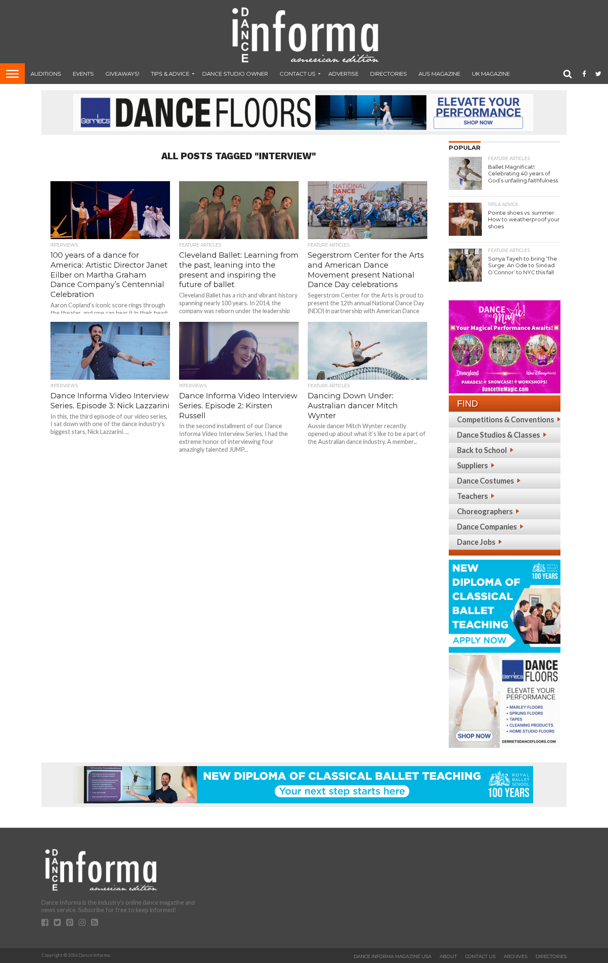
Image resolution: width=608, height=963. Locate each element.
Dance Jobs (476, 541)
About (448, 956)
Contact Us (298, 73)
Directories (388, 73)
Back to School (482, 450)
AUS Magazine (439, 73)
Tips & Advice (170, 73)
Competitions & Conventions (505, 419)
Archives (515, 956)
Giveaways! (122, 73)
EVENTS (83, 73)
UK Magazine (491, 73)
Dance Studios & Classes (498, 434)
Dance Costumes (485, 480)
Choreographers (485, 511)
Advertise (343, 73)
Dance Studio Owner (235, 73)
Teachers (472, 496)
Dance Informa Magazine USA (392, 956)
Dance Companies (487, 526)
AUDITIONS (46, 73)
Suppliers (472, 465)
